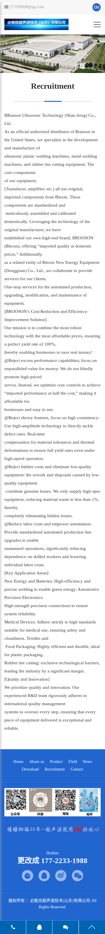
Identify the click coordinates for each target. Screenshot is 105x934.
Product (56, 761)
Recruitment (55, 769)
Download (30, 769)
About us (36, 761)
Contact (77, 769)
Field (73, 761)
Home (18, 761)
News (87, 761)
